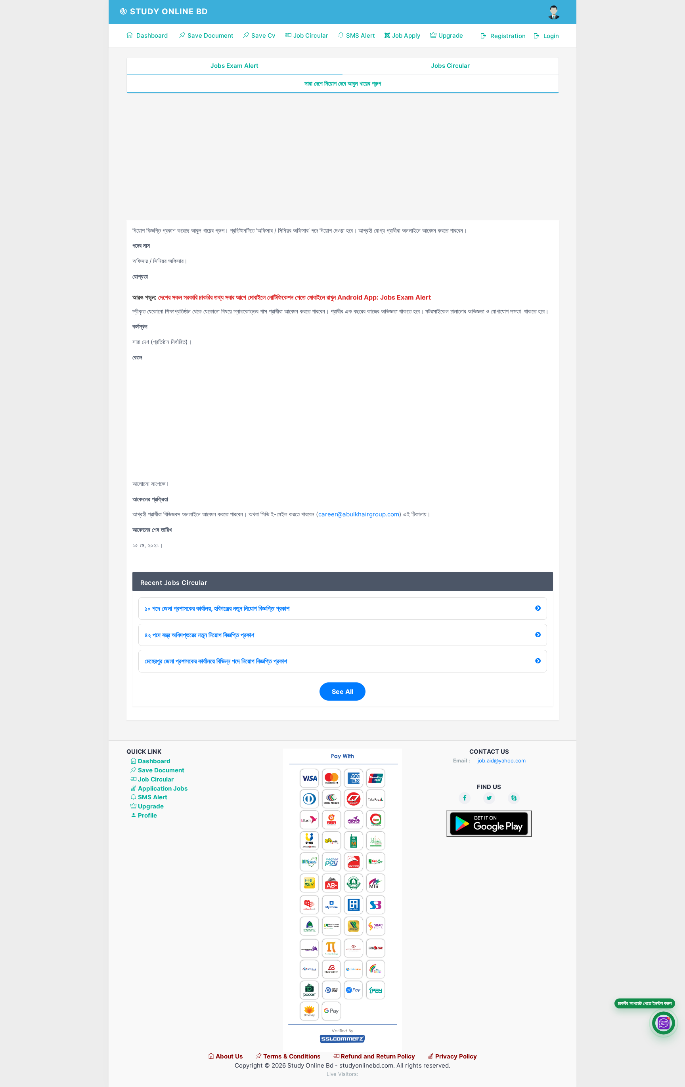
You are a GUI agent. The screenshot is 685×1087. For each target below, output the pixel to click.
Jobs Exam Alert (234, 65)
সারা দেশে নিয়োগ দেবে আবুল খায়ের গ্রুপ (342, 83)
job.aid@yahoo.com (502, 760)
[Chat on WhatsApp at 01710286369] (663, 1021)
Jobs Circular (450, 65)
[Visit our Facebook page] (465, 798)
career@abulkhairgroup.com (358, 514)
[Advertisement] (342, 156)
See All (342, 691)
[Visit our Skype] (514, 798)
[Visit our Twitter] (489, 798)
